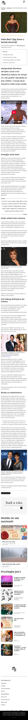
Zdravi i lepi (4, 702)
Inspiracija (9, 8)
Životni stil (3, 696)
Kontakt (3, 686)
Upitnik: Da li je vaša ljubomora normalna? (18, 593)
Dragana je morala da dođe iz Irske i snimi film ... (19, 579)
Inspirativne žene (16, 35)
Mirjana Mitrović (21, 45)
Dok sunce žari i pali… (9, 542)
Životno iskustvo (5, 699)
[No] (26, 715)
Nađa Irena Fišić (22, 612)
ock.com (8, 356)
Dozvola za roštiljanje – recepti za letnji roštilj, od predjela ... (20, 648)
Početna (3, 8)
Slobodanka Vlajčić (12, 543)
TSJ (16, 640)
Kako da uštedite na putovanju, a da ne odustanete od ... (19, 635)
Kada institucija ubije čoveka (11, 564)
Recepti (3, 704)
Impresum (4, 683)
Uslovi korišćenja (5, 688)
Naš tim (3, 691)
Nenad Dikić (20, 585)
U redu (14, 717)
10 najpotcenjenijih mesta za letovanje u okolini (20, 606)
